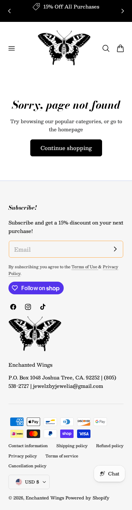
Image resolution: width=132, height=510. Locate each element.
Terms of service (61, 455)
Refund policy (110, 445)
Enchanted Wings (45, 497)
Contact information (28, 445)
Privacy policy (22, 455)
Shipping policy (72, 445)
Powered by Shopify (87, 497)
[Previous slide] (9, 10)
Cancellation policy (27, 465)
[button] (11, 48)
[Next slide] (122, 10)
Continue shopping (66, 147)
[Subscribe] (115, 248)
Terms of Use (84, 266)
